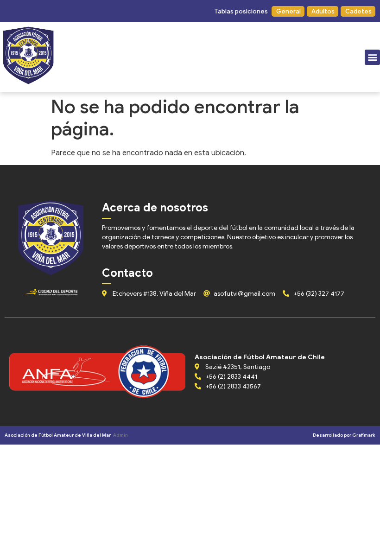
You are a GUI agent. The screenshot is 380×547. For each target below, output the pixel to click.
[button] (240, 11)
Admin (120, 435)
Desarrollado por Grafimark (344, 435)
